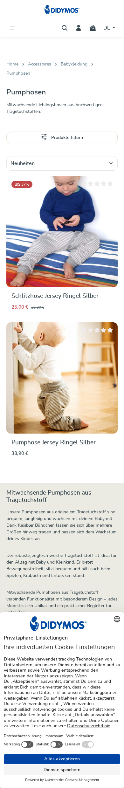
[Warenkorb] (93, 28)
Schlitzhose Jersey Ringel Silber (55, 296)
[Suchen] (64, 28)
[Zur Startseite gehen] (62, 9)
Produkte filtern (66, 137)
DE (107, 28)
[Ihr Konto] (78, 28)
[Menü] (12, 28)
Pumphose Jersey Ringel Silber (53, 442)
